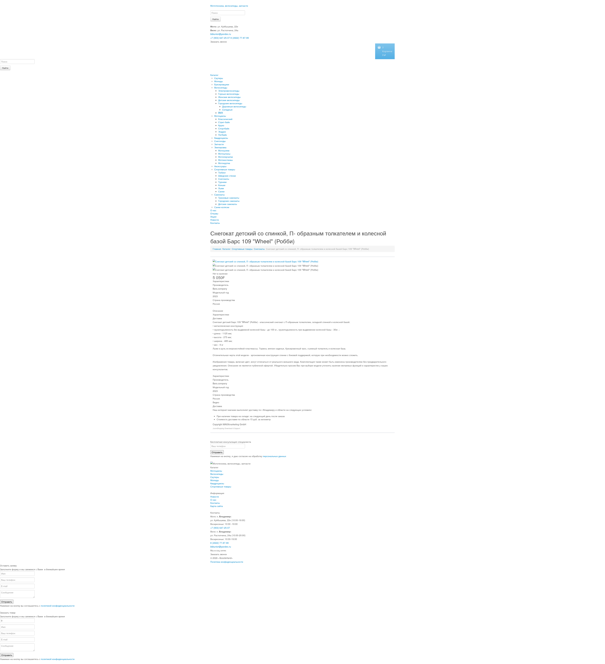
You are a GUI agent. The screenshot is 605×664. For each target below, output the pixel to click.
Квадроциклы (221, 137)
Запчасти (219, 144)
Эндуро (222, 131)
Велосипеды (220, 87)
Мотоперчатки (225, 156)
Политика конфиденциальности (226, 561)
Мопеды (218, 81)
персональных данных (274, 456)
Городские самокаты (228, 200)
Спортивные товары (224, 169)
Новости (214, 219)
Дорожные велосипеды (234, 106)
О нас (213, 210)
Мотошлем (223, 150)
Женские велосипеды (229, 97)
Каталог (214, 74)
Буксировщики (221, 84)
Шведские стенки (227, 175)
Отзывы (214, 213)
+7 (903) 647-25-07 (220, 37)
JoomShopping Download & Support (226, 428)
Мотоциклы (220, 115)
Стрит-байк (224, 122)
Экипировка (220, 147)
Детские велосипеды (229, 100)
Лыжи (221, 188)
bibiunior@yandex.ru (220, 34)
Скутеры (218, 78)
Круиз (221, 125)
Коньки (221, 185)
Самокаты (219, 194)
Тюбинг (222, 172)
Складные (227, 109)
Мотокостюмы (225, 159)
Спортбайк (223, 128)
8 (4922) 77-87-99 (239, 37)
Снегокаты (223, 178)
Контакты (215, 222)
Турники (222, 182)
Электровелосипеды (228, 90)
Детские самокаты (227, 204)
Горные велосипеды (228, 93)
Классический (225, 119)
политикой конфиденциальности (58, 605)
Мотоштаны (224, 153)
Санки (221, 191)
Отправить (217, 452)
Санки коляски (221, 207)
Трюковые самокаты (228, 197)
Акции (213, 216)
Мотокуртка (224, 163)
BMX (220, 112)
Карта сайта (216, 506)
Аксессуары (220, 166)
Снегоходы (220, 141)
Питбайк (222, 134)
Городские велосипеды (230, 103)
